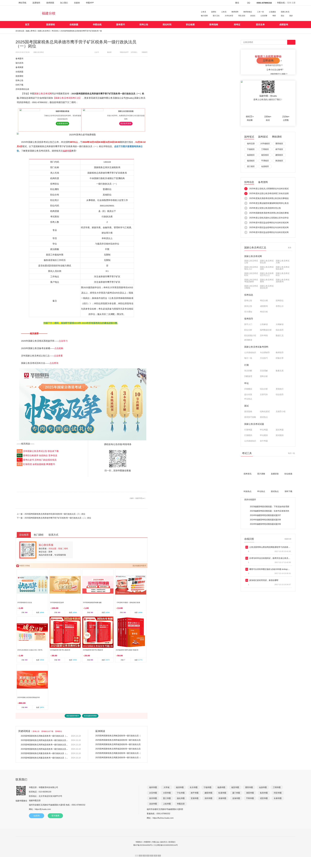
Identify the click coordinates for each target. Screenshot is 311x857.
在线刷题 (73, 24)
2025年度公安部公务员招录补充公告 (265, 208)
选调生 (213, 12)
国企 (282, 16)
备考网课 (19, 67)
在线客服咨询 (62, 123)
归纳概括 (248, 389)
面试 (246, 406)
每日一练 (248, 358)
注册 (293, 3)
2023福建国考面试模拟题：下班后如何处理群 (269, 507)
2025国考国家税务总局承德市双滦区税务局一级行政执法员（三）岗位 (55, 514)
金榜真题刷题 (39, 464)
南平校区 (279, 149)
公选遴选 (272, 12)
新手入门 (248, 324)
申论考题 (264, 430)
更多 (291, 16)
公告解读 (264, 324)
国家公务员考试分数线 (251, 287)
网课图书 (50, 464)
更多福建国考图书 (139, 566)
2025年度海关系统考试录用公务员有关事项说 (269, 198)
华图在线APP (124, 52)
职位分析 (248, 330)
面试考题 (280, 430)
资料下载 (288, 491)
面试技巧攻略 (250, 417)
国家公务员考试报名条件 (282, 268)
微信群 (109, 52)
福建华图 (67, 151)
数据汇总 (280, 336)
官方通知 (248, 312)
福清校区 (251, 161)
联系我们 (172, 842)
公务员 (203, 12)
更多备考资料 (125, 123)
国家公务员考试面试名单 (267, 287)
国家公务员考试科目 (282, 274)
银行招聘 (204, 16)
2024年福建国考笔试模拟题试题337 (265, 515)
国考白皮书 (28, 460)
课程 (19, 464)
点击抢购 (58, 348)
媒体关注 (163, 842)
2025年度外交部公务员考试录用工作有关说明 (269, 193)
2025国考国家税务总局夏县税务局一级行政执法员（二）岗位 (45, 753)
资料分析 (264, 376)
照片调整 (261, 474)
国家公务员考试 (44, 31)
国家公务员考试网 (43, 93)
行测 (246, 365)
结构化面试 (265, 412)
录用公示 (280, 306)
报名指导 (280, 330)
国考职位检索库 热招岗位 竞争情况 (40, 455)
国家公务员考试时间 (251, 274)
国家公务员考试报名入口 (251, 268)
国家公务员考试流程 (267, 268)
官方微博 (55, 816)
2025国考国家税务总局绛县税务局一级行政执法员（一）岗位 (45, 736)
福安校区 (265, 155)
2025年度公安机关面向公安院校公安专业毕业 (269, 218)
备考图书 (19, 59)
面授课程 (50, 24)
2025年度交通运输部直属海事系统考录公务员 (269, 203)
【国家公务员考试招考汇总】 (67, 98)
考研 (274, 16)
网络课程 (277, 136)
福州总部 (251, 144)
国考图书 (120, 24)
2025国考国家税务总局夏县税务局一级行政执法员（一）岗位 (45, 758)
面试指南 (248, 412)
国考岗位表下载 (47, 731)
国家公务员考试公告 (251, 262)
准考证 (237, 24)
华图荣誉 (147, 842)
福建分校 (48, 13)
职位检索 (190, 24)
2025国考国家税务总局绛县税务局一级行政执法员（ (118, 736)
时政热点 (247, 491)
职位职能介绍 (250, 336)
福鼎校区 (251, 155)
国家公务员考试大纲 (282, 262)
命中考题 (264, 441)
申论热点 (248, 399)
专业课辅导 (265, 353)
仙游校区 (265, 166)
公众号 (97, 52)
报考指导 (248, 318)
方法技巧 (264, 358)
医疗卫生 (216, 16)
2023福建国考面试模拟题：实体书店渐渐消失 (269, 511)
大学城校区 (265, 144)
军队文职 (241, 16)
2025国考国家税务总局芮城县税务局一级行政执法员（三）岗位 (45, 740)
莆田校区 (279, 144)
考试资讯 (55, 31)
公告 (19, 451)
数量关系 (280, 371)
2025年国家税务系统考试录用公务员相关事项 (269, 213)
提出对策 (248, 395)
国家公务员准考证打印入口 (267, 274)
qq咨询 (37, 816)
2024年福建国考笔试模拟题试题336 (265, 524)
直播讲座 (275, 474)
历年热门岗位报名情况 (45, 460)
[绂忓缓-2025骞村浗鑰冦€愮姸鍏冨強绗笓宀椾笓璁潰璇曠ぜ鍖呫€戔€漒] (82, 404)
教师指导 (280, 353)
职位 (19, 455)
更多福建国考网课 (90, 716)
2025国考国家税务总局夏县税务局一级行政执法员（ (118, 753)
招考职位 (280, 301)
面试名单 (260, 24)
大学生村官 (229, 16)
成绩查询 (283, 24)
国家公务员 (285, 12)
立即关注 (271, 108)
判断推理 (248, 376)
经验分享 (280, 358)
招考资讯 (247, 474)
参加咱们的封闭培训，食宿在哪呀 (263, 580)
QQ (248, 3)
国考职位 (58, 731)
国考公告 (36, 731)
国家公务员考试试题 (254, 424)
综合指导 (280, 395)
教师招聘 (235, 12)
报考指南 (213, 24)
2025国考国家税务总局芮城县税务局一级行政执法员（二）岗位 (45, 745)
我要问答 (288, 539)
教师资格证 (247, 12)
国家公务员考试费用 (267, 281)
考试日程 (264, 312)
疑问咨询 (19, 63)
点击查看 (58, 356)
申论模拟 (264, 435)
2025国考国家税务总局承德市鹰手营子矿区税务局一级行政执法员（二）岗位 (58, 518)
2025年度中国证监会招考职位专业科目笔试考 (269, 223)
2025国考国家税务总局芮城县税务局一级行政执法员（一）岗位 (45, 749)
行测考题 (248, 430)
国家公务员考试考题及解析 (251, 281)
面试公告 (248, 306)
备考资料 (263, 182)
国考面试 (263, 136)
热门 (19, 460)
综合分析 (264, 389)
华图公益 (155, 842)
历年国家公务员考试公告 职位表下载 (41, 451)
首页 (27, 24)
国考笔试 (249, 136)
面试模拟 (280, 435)
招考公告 (143, 24)
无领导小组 (280, 412)
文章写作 (264, 395)
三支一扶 (260, 12)
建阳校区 (279, 155)
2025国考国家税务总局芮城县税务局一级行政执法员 (118, 740)
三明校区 (265, 149)
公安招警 (263, 16)
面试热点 (264, 417)
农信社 (252, 16)
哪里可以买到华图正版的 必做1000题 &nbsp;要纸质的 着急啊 (275, 569)
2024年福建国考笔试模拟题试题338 (265, 520)
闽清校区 (279, 161)
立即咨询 (268, 60)
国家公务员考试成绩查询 (282, 281)
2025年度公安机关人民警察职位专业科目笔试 (269, 189)
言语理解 (264, 371)
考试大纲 (264, 301)
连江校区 (251, 166)
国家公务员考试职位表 (267, 262)
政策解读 (248, 340)
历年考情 (264, 336)
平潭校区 (265, 161)
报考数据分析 (266, 330)
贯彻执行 (280, 389)
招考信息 (249, 182)
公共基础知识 (250, 353)
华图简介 (139, 842)
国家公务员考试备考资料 (256, 347)
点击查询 (54, 363)
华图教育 (144, 52)
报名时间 (167, 24)
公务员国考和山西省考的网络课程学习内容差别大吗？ (272, 547)
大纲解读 (280, 324)
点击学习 (63, 341)
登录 (289, 3)
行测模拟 (248, 435)
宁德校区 (251, 149)
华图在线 (97, 24)
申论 (246, 383)
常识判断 (248, 371)
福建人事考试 (31, 31)
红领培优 (27, 464)
